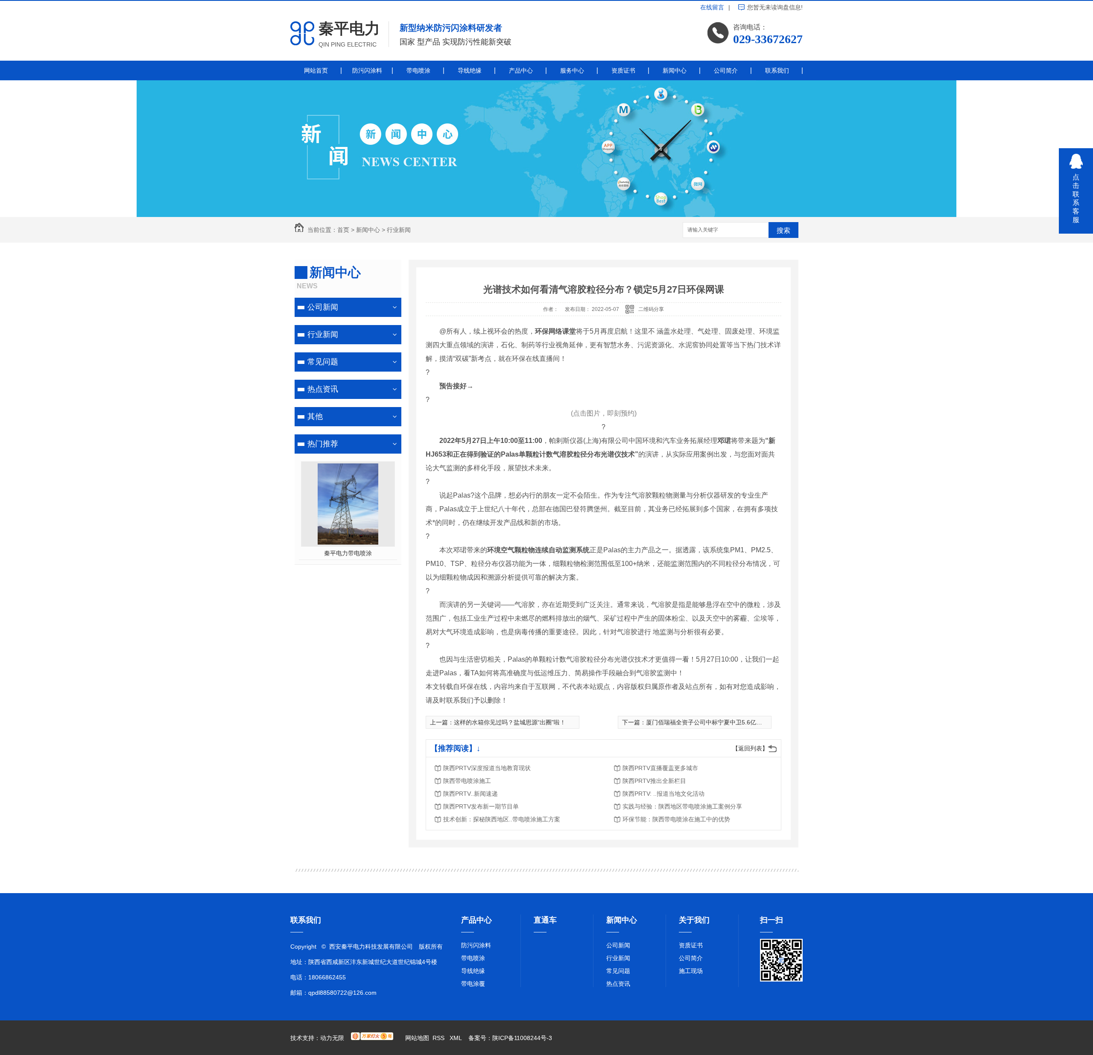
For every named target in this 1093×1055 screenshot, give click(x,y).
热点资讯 (322, 389)
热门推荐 (322, 444)
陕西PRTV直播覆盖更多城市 (660, 768)
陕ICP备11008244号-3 (522, 1037)
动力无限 (332, 1037)
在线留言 (712, 7)
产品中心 (521, 70)
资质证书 (623, 70)
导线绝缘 (470, 70)
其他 (315, 416)
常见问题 (322, 362)
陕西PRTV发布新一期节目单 (481, 806)
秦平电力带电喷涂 (348, 553)
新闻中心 (675, 70)
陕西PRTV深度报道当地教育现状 (487, 768)
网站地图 (417, 1037)
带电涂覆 (473, 983)
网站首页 (316, 70)
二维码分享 (651, 309)
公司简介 (726, 70)
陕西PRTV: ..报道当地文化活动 (663, 793)
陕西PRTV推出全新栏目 (654, 780)
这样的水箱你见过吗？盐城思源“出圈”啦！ (510, 722)
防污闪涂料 (367, 70)
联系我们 (777, 70)
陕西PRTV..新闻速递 (470, 793)
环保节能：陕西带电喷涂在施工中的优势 (676, 819)
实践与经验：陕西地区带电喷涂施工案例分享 (682, 806)
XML (456, 1037)
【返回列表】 (750, 748)
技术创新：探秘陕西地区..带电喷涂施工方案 (501, 819)
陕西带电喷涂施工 (467, 780)
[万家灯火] (372, 1037)
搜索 (783, 230)
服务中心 (572, 70)
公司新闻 (322, 307)
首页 (343, 229)
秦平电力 (349, 28)
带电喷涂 (418, 70)
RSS (439, 1037)
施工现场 (691, 970)
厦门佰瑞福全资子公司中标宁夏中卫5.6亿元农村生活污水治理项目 (734, 722)
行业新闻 (399, 229)
